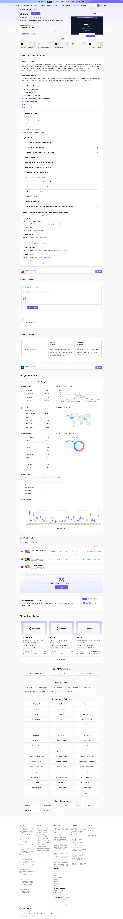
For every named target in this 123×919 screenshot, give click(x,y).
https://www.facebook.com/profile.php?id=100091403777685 (51, 250)
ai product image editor (61, 777)
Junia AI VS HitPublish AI (86, 673)
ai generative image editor (86, 756)
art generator (61, 724)
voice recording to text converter (43, 848)
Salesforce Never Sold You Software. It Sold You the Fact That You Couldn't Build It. (78, 860)
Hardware (56, 881)
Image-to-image (87, 714)
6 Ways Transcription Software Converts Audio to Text (25, 868)
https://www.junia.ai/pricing (41, 243)
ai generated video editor (36, 761)
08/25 (55, 899)
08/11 (55, 904)
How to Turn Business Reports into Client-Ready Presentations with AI (61, 865)
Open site (27, 651)
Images (87, 709)
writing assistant (87, 703)
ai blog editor (86, 751)
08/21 (61, 899)
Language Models (36, 724)
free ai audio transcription (42, 834)
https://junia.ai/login (39, 230)
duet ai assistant (61, 793)
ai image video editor (86, 745)
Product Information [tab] (25, 39)
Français (57, 913)
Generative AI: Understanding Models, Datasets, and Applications (78, 835)
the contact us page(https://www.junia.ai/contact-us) (46, 215)
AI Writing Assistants (25, 33)
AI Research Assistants (87, 740)
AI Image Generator (60, 31)
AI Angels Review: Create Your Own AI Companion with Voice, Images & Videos (61, 853)
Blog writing (36, 735)
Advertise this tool (90, 36)
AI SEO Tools (51, 31)
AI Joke (52, 647)
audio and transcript (41, 844)
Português (43, 913)
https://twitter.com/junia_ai (41, 263)
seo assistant (36, 709)
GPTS (55, 875)
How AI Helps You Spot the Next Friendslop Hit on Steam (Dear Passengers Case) (60, 848)
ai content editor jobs (36, 787)
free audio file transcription (42, 832)
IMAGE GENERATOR (36, 730)
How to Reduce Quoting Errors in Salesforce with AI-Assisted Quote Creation (61, 841)
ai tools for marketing (61, 740)
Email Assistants (36, 719)
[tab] (58, 39)
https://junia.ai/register (40, 237)
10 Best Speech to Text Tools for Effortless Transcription (26, 835)
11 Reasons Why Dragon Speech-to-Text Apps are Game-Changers (26, 858)
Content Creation (86, 730)
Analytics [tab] (48, 39)
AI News (55, 873)
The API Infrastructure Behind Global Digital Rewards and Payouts (78, 863)
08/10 (61, 904)
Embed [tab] (67, 39)
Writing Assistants (61, 735)
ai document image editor (86, 766)
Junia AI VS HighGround (36, 673)
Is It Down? (56, 885)
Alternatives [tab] (74, 39)
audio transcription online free (43, 838)
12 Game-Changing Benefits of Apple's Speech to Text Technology (26, 885)
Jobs (63, 5)
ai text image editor (87, 772)
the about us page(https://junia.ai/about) (50, 224)
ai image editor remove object (61, 751)
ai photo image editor (86, 777)
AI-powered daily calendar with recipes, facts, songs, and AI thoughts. (60, 641)
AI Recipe (58, 647)
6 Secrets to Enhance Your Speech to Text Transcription (26, 862)
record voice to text (40, 852)
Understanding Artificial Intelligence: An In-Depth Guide (78, 846)
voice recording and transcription (43, 856)
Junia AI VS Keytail (61, 673)
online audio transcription (42, 830)
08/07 (66, 904)
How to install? (95, 606)
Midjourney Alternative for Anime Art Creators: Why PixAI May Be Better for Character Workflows (61, 829)
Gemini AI (56, 879)
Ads (62, 719)
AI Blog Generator (28, 9)
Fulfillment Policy (91, 828)
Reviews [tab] (35, 39)
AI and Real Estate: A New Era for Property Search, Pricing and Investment (61, 858)
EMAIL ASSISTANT (61, 730)
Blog (55, 871)
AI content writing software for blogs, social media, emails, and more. (88, 641)
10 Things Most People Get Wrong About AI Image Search (61, 833)
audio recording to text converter (43, 854)
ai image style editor (36, 751)
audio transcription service (42, 836)
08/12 (66, 902)
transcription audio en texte (42, 828)
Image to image (87, 724)
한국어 (34, 913)
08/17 (55, 902)
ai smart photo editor (36, 777)
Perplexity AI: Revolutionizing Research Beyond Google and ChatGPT (77, 855)
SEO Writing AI (91, 647)
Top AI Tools (56, 883)
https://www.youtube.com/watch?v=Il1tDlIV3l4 (94, 559)
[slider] (24, 17)
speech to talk (39, 867)
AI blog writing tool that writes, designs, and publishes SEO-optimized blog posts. (33, 641)
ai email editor (61, 782)
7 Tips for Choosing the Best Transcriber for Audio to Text (25, 855)
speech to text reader (41, 863)
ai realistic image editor (61, 745)
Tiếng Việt (63, 913)
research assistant (61, 709)
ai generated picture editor (61, 761)
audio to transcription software (43, 842)
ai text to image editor (61, 772)
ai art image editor (36, 782)
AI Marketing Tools (36, 745)
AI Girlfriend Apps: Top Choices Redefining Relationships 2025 (60, 836)
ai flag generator (87, 793)
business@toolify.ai (92, 835)
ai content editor (61, 787)
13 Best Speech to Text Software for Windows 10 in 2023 (26, 852)
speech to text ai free (41, 865)
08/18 (66, 899)
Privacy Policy (91, 830)
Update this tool (99, 36)
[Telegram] (91, 837)
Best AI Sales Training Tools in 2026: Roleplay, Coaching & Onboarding (61, 861)
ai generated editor (61, 766)
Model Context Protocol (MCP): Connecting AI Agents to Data (77, 843)
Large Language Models (36, 703)
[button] (88, 546)
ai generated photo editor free (86, 761)
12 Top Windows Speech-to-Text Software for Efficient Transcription (26, 882)
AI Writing (44, 31)
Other (55, 894)
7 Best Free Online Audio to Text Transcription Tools (26, 845)
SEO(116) (36, 714)
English (20, 913)
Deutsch (53, 913)
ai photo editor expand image (36, 756)
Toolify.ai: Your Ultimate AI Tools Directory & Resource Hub (77, 832)
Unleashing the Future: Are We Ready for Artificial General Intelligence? (77, 839)
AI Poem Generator (66, 647)
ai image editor (36, 793)
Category (43, 5)
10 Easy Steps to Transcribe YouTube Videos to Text (25, 892)
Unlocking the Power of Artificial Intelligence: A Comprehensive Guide (78, 828)
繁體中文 (30, 913)
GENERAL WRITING (36, 740)
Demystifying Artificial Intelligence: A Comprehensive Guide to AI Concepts (78, 851)
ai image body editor (61, 756)
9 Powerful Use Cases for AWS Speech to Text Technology (25, 888)
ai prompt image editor (87, 782)
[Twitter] (89, 837)
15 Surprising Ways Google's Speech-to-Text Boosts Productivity (26, 842)
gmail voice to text (40, 860)
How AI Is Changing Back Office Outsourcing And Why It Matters (60, 844)
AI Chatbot (33, 33)
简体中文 (25, 913)
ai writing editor (87, 787)
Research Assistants (87, 719)
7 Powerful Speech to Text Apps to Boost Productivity (26, 832)
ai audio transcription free (42, 846)
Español (48, 913)
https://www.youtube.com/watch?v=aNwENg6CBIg (94, 566)
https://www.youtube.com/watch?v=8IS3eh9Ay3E (94, 551)
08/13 (61, 902)
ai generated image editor (36, 766)
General (61, 714)
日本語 (38, 913)
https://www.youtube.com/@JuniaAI (44, 257)
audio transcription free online (43, 840)
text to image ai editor (36, 772)
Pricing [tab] (41, 39)
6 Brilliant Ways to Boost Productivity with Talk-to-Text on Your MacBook (26, 865)
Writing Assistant (61, 703)
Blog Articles (87, 735)
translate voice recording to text (43, 850)
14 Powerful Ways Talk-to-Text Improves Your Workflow (25, 878)
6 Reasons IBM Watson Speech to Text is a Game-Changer (26, 875)
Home (21, 9)
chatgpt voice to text (41, 858)
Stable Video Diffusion (58, 877)
